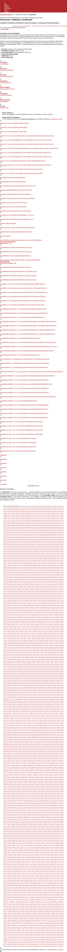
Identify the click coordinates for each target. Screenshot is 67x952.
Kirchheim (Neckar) (6, 700)
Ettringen (29, 608)
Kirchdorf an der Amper (51, 697)
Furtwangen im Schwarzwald (55, 622)
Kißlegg (33, 702)
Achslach (4, 507)
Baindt (13, 540)
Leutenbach (35, 725)
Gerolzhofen (14, 633)
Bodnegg (32, 558)
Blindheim (26, 556)
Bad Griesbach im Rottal (23, 532)
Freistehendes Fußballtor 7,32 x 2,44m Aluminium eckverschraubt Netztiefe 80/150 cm (24, 417)
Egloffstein (17, 594)
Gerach (4, 631)
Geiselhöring (39, 627)
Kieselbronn (24, 695)
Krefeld (54, 709)
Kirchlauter (62, 700)
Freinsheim (62, 617)
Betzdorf (4, 551)
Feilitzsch (5, 612)
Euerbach (41, 608)
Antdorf (29, 521)
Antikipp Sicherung (5, 236)
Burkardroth (36, 572)
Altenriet (43, 516)
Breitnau (43, 563)
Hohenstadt (15, 674)
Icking (61, 680)
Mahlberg (62, 730)
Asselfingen (59, 523)
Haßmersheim (11, 655)
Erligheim (49, 605)
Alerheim (12, 513)
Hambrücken (50, 652)
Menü (1, 0)
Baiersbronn (5, 540)
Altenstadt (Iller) (48, 516)
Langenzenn (40, 718)
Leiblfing (21, 723)
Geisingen (57, 627)
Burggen (14, 570)
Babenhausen (52, 527)
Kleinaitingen (43, 702)
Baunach (35, 542)
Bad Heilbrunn (37, 532)
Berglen (43, 547)
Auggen (58, 525)
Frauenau (25, 617)
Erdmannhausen (29, 603)
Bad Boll (20, 530)
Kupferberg (31, 713)
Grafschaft (15, 640)
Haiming (51, 650)
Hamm (57, 652)
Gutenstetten (51, 647)
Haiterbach (58, 650)
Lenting (13, 725)
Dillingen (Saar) (56, 580)
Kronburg (24, 711)
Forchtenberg (38, 615)
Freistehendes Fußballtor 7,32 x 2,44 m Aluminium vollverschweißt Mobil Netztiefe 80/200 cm (26, 384)
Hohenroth (10, 674)
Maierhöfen (13, 732)
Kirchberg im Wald (15, 697)
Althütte (40, 518)
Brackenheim (9, 561)
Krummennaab (40, 711)
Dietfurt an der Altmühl (26, 580)
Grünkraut (14, 645)
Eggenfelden (24, 593)
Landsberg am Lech (14, 716)
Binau (26, 553)
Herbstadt (10, 664)
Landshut (24, 716)
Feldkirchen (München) (18, 612)
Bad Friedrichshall (10, 532)
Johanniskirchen (30, 688)
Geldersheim (10, 629)
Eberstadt (42, 589)
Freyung (35, 619)
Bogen (38, 558)
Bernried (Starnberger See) (46, 549)
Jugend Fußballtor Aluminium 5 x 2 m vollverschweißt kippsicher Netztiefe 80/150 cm (24, 313)
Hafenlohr (45, 648)
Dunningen (37, 586)
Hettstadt (55, 666)
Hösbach (50, 678)
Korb (60, 707)
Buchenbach (57, 567)
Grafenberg (25, 638)
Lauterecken (37, 721)
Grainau (18, 640)
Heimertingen (28, 660)
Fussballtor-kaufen (5, 14)
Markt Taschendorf (23, 737)
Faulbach (54, 610)
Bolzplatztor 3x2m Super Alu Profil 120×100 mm (13, 202)
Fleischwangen (5, 615)
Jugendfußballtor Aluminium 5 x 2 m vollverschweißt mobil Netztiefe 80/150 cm (22, 317)
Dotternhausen (10, 586)
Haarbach (34, 648)
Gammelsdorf (55, 624)
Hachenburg (41, 648)
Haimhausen (47, 650)
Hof (35, 671)
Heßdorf (38, 666)
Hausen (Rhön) (48, 655)
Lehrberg (7, 723)
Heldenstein (57, 660)
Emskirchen (5, 601)
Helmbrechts (61, 660)
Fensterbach (53, 612)
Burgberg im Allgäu (60, 568)
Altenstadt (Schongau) (56, 516)
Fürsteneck (17, 622)
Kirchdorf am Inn (43, 697)
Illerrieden (44, 681)
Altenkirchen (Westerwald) (17, 516)
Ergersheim (43, 603)
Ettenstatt (22, 608)
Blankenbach (5, 556)
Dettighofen (25, 579)
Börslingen (40, 560)
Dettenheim (21, 579)
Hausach (28, 655)
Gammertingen (5, 626)
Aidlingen (16, 511)
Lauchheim (25, 720)
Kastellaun (45, 692)
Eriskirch (62, 603)
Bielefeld (4, 553)
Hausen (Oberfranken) (42, 655)
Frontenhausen (56, 620)
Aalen (34, 506)
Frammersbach (56, 615)
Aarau (36, 506)
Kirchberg (53, 695)
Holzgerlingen (61, 674)
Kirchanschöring (45, 695)
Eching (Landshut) (6, 591)
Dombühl (55, 582)
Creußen (13, 575)
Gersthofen (26, 633)
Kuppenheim (40, 713)
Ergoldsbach (52, 603)
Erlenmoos (45, 605)
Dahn (29, 575)
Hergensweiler (32, 664)
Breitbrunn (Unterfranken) (59, 561)
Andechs (4, 521)
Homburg (9, 678)
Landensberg (8, 716)
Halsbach (45, 652)
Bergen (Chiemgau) (6, 547)
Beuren (20, 551)
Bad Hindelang (48, 532)
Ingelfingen (51, 683)
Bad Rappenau (32, 535)
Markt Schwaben (17, 737)
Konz (55, 707)
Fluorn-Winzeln (25, 615)
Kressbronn (62, 709)
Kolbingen (29, 706)
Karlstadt (23, 692)
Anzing (32, 521)
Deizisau (44, 577)
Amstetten (58, 520)
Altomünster (53, 518)
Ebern (10, 589)
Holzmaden (5, 678)
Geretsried (16, 631)
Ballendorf (32, 540)
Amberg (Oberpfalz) (16, 520)
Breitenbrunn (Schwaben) (21, 563)
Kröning (27, 711)
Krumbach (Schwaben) (33, 711)
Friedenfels (13, 620)
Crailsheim (5, 575)
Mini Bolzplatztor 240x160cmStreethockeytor (12, 177)
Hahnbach (18, 650)
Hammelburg (61, 652)
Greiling (43, 640)
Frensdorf (15, 619)
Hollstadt (56, 674)
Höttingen (62, 678)
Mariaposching (15, 735)
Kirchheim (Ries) (14, 700)
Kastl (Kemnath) (51, 692)
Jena (53, 687)
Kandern (36, 690)
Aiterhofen (34, 511)
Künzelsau (23, 713)
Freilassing (57, 617)
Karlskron (16, 692)
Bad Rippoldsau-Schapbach (46, 535)
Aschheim (45, 523)
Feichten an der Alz (60, 610)
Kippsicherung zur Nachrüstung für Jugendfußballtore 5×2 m (17, 219)
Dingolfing (62, 580)
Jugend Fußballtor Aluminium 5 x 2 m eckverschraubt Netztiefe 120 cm (19, 355)
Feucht (57, 612)
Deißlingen (40, 577)
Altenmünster (39, 516)
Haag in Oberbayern (26, 648)
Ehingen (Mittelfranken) (45, 594)
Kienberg (20, 695)
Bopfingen (33, 560)
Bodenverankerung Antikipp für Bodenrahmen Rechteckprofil (17, 227)
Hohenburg (27, 673)
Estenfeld (12, 608)
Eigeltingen (32, 596)
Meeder (19, 742)
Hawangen (48, 657)
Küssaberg (56, 713)
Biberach (34, 551)
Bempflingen (48, 544)
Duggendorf (29, 586)
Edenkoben (37, 591)
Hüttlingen (51, 680)
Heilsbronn (12, 660)
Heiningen (42, 660)
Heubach (62, 666)
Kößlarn (13, 709)
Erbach (18, 603)
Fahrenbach (16, 610)
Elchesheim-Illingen (19, 598)
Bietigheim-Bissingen (16, 553)
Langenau (47, 716)
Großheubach (10, 643)
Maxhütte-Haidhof (57, 740)
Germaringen (30, 631)
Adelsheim (31, 507)
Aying (33, 527)
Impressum (3, 489)
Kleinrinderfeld (20, 704)
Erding (25, 603)
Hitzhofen (40, 669)
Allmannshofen (50, 513)
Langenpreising (28, 718)
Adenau (62, 507)
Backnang (22, 528)
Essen (56, 607)
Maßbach (20, 740)
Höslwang (54, 678)
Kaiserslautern (57, 688)
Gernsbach (44, 631)
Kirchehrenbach (6, 699)
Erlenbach (25, 605)
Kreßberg (57, 709)
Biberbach (37, 551)
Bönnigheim (22, 560)
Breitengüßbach (29, 563)
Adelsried (54, 507)
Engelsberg (19, 601)
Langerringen (45, 718)
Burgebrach (11, 570)
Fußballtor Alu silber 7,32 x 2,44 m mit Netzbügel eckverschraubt (18, 451)
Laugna (8, 721)
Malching (57, 732)
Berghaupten (21, 547)
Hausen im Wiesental (24, 657)
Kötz (21, 709)
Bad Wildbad (8, 539)
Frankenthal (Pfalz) (6, 617)
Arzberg (13, 523)
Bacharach (8, 528)
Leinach (32, 723)
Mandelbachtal (41, 733)
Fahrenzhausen (20, 610)
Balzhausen (50, 540)
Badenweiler (43, 539)
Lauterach (28, 721)
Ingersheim (5, 685)
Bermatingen (5, 549)
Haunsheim (25, 655)
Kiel (17, 695)
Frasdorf (22, 617)
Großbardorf (26, 641)
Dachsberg (26, 575)
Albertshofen (58, 511)
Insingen (35, 685)
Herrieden (5, 666)
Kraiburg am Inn (30, 709)
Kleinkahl (5, 704)
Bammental (62, 540)
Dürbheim (47, 586)
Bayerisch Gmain (6, 544)
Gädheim (13, 624)
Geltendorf (19, 629)
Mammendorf (28, 733)
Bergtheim (55, 547)
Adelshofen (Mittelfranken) (38, 507)
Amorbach (51, 520)
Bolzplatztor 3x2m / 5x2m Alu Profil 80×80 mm (13, 206)
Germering (35, 631)
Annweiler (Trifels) (21, 521)
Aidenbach (9, 511)
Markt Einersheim (46, 735)
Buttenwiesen (58, 572)
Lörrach (44, 728)
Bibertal (41, 551)
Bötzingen (59, 560)
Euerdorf (44, 608)
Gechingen (23, 627)
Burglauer (45, 570)
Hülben (24, 680)
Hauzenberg (44, 657)
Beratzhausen (14, 546)
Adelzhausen (58, 507)
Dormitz (42, 584)
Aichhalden (54, 509)
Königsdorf (15, 707)
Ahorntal (33, 509)
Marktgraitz (38, 737)
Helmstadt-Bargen (11, 662)
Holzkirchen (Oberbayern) (48, 676)
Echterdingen (21, 591)
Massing (30, 740)
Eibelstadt (5, 596)
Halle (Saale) (33, 652)
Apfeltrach (39, 521)
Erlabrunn (15, 605)
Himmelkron (61, 667)
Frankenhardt (61, 615)
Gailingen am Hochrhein (34, 624)
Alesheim (16, 513)
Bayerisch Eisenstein (60, 542)
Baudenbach (26, 542)
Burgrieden (5, 572)
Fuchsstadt (5, 622)
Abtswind (56, 506)
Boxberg (4, 561)
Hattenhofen (17, 655)
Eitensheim (11, 598)
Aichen (51, 509)
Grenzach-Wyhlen (52, 640)
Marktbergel (29, 737)
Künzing (27, 713)
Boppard (36, 560)
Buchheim (9, 568)
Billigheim (22, 553)
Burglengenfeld (50, 570)
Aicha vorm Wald (39, 509)
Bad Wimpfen (14, 539)
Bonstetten (26, 560)
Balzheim (54, 540)
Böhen (41, 558)
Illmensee (58, 681)
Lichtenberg (57, 725)
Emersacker (16, 600)
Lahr (31, 714)
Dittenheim (35, 582)
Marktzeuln (37, 739)
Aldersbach (5, 513)
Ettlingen (26, 608)
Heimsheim (33, 660)
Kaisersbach (48, 688)
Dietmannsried (37, 580)
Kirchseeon (9, 702)
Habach (37, 648)
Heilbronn (46, 659)
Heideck (18, 659)
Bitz (55, 554)
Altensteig (9, 518)
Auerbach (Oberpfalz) (47, 525)
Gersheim (18, 633)
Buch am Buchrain (25, 567)
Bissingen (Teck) (48, 554)
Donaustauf (5, 584)
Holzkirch (42, 676)
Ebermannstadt (5, 589)
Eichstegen (24, 596)
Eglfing (4, 594)
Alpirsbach (13, 514)
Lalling (37, 714)
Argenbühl (53, 521)
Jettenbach (5, 688)
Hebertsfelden (56, 657)
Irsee (11, 687)
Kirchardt (50, 695)
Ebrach (52, 589)
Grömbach (17, 641)
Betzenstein (9, 551)
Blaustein (18, 556)
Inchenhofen (46, 683)
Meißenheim (52, 742)
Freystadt (32, 619)
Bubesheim (10, 567)
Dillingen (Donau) (50, 580)
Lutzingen (50, 730)
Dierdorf (46, 579)
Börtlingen (45, 560)
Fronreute (52, 620)
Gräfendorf (33, 638)
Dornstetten (54, 584)
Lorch (42, 728)
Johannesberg (24, 688)
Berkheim (59, 547)
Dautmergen (56, 575)
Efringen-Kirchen (61, 591)
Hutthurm (42, 680)
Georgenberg (51, 629)
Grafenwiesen (54, 638)
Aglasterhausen (16, 509)
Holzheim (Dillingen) (11, 676)
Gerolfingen (62, 631)
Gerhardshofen (21, 631)
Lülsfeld (43, 730)
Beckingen (28, 544)
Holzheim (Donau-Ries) (19, 676)
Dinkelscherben (16, 582)
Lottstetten (57, 728)
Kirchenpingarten (31, 699)
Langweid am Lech (60, 718)
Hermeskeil (42, 664)
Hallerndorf (38, 652)
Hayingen (51, 657)
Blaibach (58, 554)
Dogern (45, 582)
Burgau (54, 568)
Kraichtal (34, 709)
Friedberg (9, 620)
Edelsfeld (33, 591)
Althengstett (36, 518)
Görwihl (21, 636)
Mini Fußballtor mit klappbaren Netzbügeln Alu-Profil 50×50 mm (18, 279)
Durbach (43, 586)
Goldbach (48, 634)
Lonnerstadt (36, 728)
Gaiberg (20, 624)
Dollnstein (52, 582)
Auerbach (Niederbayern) (38, 525)
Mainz (47, 732)
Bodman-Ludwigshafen (26, 558)
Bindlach (28, 553)
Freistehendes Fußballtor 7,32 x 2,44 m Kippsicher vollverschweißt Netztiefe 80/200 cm (24, 380)
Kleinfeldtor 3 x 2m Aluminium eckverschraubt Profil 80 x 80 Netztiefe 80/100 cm (22, 300)
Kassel (42, 692)
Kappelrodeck (51, 690)
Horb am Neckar (22, 678)
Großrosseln (42, 643)
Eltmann (59, 598)
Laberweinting (16, 714)
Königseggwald (20, 707)
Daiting (35, 575)
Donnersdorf (15, 584)
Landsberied (20, 716)
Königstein (38, 707)
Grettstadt (57, 640)
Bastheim (22, 542)
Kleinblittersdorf (49, 702)
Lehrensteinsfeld (12, 723)
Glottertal (24, 634)
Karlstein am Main (29, 692)
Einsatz (6, 5)
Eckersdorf (29, 591)
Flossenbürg (20, 615)
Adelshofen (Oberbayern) (47, 507)
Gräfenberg (29, 638)
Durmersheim (5, 587)
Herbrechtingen (6, 664)
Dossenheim (5, 586)
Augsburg (62, 525)
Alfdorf (23, 513)
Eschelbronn (23, 607)
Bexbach (30, 551)
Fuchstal (9, 622)
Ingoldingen (10, 685)
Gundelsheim (61, 645)
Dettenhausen (16, 579)
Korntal (62, 707)
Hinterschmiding (11, 669)
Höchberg (44, 669)
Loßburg (53, 728)
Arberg (47, 521)
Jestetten (62, 687)
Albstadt (62, 511)
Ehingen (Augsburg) (36, 594)
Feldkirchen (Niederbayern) (28, 612)
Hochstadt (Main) (26, 671)
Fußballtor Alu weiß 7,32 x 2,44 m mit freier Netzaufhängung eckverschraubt (21, 430)
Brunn (55, 565)
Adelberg (12, 507)
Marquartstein (56, 739)
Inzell (38, 685)
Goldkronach (53, 634)
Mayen (62, 740)
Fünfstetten (13, 622)
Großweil (51, 643)
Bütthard (62, 572)
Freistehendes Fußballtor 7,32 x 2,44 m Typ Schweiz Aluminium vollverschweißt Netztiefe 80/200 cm (28, 396)
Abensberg (42, 506)
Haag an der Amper (18, 648)
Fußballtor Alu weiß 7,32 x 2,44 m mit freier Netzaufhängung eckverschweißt (21, 421)
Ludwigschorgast (14, 730)
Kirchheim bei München (38, 700)
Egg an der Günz (19, 593)
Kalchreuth (5, 690)
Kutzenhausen (5, 714)
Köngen (43, 706)
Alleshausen (42, 513)
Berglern (46, 547)
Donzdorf (19, 584)
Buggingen (34, 568)
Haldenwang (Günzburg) (7, 652)
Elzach (62, 598)
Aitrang (42, 511)
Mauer (34, 740)
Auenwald (32, 525)
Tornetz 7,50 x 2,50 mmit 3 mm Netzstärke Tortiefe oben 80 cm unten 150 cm (21, 173)
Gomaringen (5, 636)
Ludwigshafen (19, 730)
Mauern (37, 740)
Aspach (48, 523)
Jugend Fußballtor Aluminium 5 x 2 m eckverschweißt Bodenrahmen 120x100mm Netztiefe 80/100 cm (28, 346)
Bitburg (52, 554)
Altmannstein (48, 518)
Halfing (23, 652)
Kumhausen (9, 713)
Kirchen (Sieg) (12, 699)
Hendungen (39, 662)
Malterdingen (23, 733)
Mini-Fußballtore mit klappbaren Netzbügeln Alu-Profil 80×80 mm (18, 271)
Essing (62, 607)
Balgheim (25, 540)
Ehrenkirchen (61, 594)
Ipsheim (55, 685)
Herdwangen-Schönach (19, 664)
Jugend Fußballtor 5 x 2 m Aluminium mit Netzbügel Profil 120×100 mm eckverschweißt (24, 359)
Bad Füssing (16, 532)
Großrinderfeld (37, 643)
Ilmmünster (5, 683)
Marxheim (5, 740)
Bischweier (34, 554)
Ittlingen (31, 687)
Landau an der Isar (55, 714)
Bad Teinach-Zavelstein (39, 537)
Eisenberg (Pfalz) (53, 596)
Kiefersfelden (14, 695)
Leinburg (35, 723)
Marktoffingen (5, 739)
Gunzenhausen (28, 647)
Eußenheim (5, 610)
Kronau (20, 711)
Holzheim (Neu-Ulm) (28, 676)
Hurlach (39, 680)
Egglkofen (49, 593)
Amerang (29, 520)
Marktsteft (33, 739)
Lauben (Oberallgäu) (11, 720)
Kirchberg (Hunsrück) (60, 695)
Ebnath (49, 589)
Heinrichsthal (47, 660)
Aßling (62, 523)
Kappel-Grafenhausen (45, 690)
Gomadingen (61, 634)
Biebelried (53, 551)
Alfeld (26, 513)
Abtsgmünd (52, 506)
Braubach (21, 561)
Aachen (31, 506)
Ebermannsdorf (61, 587)
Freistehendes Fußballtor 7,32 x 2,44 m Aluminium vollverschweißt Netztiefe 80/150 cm (24, 392)
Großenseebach (51, 641)
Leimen (29, 723)
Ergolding (47, 603)
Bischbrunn (5, 554)
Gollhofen (57, 634)
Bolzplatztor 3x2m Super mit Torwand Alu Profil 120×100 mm (17, 198)
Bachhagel (12, 528)
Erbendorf (21, 603)
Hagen (58, 648)
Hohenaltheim (5, 673)
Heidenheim (27, 659)
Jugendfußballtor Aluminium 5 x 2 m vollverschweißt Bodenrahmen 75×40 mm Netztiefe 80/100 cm (27, 334)
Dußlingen (27, 587)
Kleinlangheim (9, 704)
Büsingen (49, 572)
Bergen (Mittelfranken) (15, 547)
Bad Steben (33, 537)
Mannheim (51, 733)
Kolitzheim (33, 706)
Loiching (27, 728)
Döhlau (48, 582)
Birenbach (50, 553)
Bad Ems (56, 530)
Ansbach (26, 521)
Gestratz (43, 633)
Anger (17, 521)
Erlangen (18, 605)
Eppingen (10, 603)
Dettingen (29, 579)
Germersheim (39, 631)
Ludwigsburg (8, 730)
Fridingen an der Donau (59, 619)
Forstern (47, 615)
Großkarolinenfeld (16, 643)
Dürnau (10, 587)
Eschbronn (18, 607)
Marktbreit (33, 737)
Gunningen (11, 647)
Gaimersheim (41, 624)
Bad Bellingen (50, 528)
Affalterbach (9, 509)
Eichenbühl (12, 596)
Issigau (28, 687)
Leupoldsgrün (30, 725)
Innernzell (17, 685)
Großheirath (5, 643)
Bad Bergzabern (56, 528)
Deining (27, 577)
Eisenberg (48, 596)
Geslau (35, 633)
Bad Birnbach (11, 530)
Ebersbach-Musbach (20, 589)
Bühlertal (40, 568)
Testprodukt (3, 455)
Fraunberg (35, 617)
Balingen (28, 540)
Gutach (32, 647)
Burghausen (23, 570)
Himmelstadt (5, 669)
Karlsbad (58, 690)
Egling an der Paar (12, 594)
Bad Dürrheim (51, 530)
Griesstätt (9, 641)
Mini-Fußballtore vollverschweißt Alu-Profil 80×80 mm (15, 255)
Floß (16, 615)
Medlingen (15, 742)
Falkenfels (43, 610)
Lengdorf (57, 723)
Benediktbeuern (57, 544)
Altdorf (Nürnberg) (33, 514)
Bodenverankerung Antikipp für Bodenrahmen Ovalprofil (16, 231)
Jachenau (37, 687)
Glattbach (5, 634)
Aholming (27, 509)
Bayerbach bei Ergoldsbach (51, 542)
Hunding (36, 680)
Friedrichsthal (28, 620)
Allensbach (30, 513)
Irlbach (62, 685)
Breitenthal (35, 563)
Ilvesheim (15, 683)
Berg (26, 546)
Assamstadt (55, 523)
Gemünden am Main (35, 629)
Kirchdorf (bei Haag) (27, 697)
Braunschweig (35, 561)
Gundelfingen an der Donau (54, 645)
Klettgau (36, 704)
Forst (45, 615)
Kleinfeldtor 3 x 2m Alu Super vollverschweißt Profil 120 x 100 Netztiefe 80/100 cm (23, 288)
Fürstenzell (32, 622)
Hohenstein (19, 674)
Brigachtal (5, 565)
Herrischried (9, 666)
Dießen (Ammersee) (55, 579)
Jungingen (38, 688)
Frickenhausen (39, 619)
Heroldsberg (53, 664)
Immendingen (19, 683)
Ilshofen (11, 683)
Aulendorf (8, 527)
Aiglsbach (20, 511)
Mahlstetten (5, 732)
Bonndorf (17, 560)
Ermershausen (53, 605)
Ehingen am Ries (52, 594)
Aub (26, 525)
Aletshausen (20, 513)
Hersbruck (29, 666)
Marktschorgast (28, 739)
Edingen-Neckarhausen (47, 591)
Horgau (30, 678)
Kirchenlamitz (25, 699)
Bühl (37, 568)
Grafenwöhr (59, 638)
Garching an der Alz (17, 626)
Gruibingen (62, 643)
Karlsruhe (20, 692)
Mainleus (38, 732)
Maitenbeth (54, 732)
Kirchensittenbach (38, 699)
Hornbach (43, 678)
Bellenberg (44, 544)
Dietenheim (62, 579)
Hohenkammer (39, 673)
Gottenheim (39, 636)
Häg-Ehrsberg (50, 648)
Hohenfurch (35, 673)
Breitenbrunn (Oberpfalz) (12, 563)
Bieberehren (57, 551)
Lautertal (49, 721)
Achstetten (9, 507)
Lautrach (52, 721)
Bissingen (42, 554)
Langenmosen (16, 718)
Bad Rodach (54, 535)
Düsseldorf (23, 587)
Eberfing (51, 587)
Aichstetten (59, 509)
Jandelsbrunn (49, 687)
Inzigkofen (41, 685)
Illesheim (51, 681)
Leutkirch (44, 725)
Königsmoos (34, 707)
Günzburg (23, 647)
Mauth (53, 740)
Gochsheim (40, 634)
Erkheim (11, 605)
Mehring (35, 742)
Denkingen (52, 577)
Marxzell (8, 740)
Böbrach (55, 556)
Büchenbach (61, 567)
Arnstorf (8, 523)
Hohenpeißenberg (61, 673)
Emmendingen (26, 600)
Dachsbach (22, 575)
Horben (27, 678)
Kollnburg (37, 706)
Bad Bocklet (16, 530)
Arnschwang (61, 521)
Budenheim (29, 568)
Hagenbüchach (5, 650)
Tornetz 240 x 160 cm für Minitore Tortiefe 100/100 (14, 123)
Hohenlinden (55, 673)
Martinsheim (61, 739)
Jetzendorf (20, 688)
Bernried (39, 549)
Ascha (24, 523)
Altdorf (20, 514)
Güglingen (42, 645)
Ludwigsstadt (34, 730)
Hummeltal (28, 680)
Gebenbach (15, 627)
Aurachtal (26, 527)
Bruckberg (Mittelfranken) (32, 565)
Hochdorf (48, 669)
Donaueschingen (61, 582)
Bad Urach (55, 537)
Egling (7, 594)
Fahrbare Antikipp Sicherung (8, 223)
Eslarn (50, 607)
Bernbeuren (21, 549)
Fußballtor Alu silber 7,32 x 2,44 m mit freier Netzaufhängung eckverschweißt (21, 425)
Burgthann (25, 572)
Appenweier (44, 521)
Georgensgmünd (57, 629)
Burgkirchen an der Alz (34, 570)
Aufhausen (53, 525)
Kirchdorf (21, 697)
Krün (44, 711)
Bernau (9, 549)
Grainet (21, 640)
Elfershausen (29, 598)
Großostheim (32, 643)
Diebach (37, 579)
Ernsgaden (58, 605)
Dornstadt (49, 584)
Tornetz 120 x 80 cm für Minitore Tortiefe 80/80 (13, 131)
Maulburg (49, 740)
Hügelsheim (13, 680)
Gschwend (25, 645)
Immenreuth (24, 683)
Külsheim (5, 713)
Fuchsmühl (62, 620)
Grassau (28, 640)
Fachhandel (7, 8)
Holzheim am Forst (36, 676)
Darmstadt (43, 575)
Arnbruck (57, 521)
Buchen (53, 567)
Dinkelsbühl (11, 582)
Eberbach (43, 587)
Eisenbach (44, 596)
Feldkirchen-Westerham (37, 612)
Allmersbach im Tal (7, 514)
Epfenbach (50, 601)
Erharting (56, 603)
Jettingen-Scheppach (14, 688)
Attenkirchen (9, 525)
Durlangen (56, 586)
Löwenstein (62, 728)
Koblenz (62, 704)
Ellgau (37, 598)
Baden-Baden (38, 539)
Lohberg (15, 728)
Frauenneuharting (30, 617)
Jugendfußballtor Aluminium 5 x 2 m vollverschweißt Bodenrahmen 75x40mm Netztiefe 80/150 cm (27, 329)
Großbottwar (36, 641)
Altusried (5, 520)
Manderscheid (47, 733)
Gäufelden (62, 626)
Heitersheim (52, 660)
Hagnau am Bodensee (12, 650)
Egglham (45, 593)
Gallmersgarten (50, 624)
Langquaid (54, 718)
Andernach (8, 521)
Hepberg (52, 662)
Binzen (47, 553)
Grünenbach (10, 645)
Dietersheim (14, 580)
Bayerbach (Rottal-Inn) (41, 542)
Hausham (39, 657)
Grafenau (21, 638)
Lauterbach (32, 721)
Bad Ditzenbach (40, 530)
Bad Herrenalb (42, 532)
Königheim (47, 706)
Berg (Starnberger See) (39, 546)
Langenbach (51, 716)
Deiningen (31, 577)
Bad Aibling (31, 528)
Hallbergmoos (27, 652)
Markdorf (19, 735)
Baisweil (15, 540)
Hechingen (5, 659)
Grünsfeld (17, 645)
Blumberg (30, 556)
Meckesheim (11, 742)
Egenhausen (5, 593)
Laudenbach (41, 720)
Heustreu (9, 667)
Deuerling (33, 579)
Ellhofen (39, 598)
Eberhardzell (56, 587)
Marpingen (52, 739)
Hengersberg (48, 662)
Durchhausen (52, 586)
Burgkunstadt (41, 570)
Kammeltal (16, 690)
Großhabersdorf (61, 641)
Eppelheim (62, 601)
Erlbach (22, 605)
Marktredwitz (11, 739)
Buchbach (42, 567)
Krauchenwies (46, 709)
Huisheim (21, 680)
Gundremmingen (6, 647)
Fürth (35, 622)
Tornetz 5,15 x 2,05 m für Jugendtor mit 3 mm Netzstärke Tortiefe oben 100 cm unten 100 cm (26, 156)
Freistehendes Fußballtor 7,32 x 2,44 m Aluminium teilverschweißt (18, 400)
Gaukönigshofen (6, 627)
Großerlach (56, 641)
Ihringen (32, 681)
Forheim (41, 615)
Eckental (25, 591)
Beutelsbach (27, 551)
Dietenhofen (5, 580)
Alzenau (8, 520)
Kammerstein (20, 690)
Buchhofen (14, 568)
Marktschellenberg (21, 739)
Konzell (57, 707)
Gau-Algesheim (57, 626)
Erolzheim (62, 605)
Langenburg (62, 716)
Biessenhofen (9, 553)
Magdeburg (54, 730)
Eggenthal (38, 593)
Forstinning (51, 615)
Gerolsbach (5, 633)
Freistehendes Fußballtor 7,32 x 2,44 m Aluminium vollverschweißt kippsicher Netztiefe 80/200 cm (27, 375)
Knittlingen (58, 704)
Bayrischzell (15, 544)
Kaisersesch (53, 688)
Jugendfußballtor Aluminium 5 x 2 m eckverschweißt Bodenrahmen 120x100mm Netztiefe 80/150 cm (28, 342)
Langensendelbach (35, 718)
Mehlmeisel (31, 742)
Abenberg (38, 506)
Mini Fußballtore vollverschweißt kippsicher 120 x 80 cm (16, 251)
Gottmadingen (55, 636)
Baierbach (55, 539)
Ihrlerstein (35, 681)
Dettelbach (12, 579)
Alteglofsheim (40, 514)
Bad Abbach (27, 528)
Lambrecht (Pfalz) (44, 714)
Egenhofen (9, 593)
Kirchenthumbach (51, 699)
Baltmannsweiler (45, 540)
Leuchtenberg (25, 725)
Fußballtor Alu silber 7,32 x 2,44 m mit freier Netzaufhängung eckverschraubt (21, 434)
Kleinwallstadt (32, 704)
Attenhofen (5, 525)
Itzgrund (34, 687)
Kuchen (47, 711)
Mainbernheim (26, 732)
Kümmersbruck (14, 713)
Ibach (54, 680)
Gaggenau (17, 624)
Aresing (50, 521)
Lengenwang (61, 723)
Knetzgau (54, 704)
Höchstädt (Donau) (9, 671)
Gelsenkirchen (15, 629)
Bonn (15, 560)
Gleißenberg (16, 634)
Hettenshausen (47, 666)
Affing (13, 509)
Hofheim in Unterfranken (47, 671)
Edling (52, 591)
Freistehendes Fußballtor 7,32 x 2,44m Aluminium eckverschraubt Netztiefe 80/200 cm (24, 413)
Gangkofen (11, 626)
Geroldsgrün (51, 631)
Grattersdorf (32, 640)
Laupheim (18, 721)
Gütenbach (43, 647)
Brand (13, 561)
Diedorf (40, 579)
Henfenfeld (43, 662)
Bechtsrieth (24, 544)
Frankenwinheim (13, 617)
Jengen (55, 687)
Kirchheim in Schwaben (47, 700)
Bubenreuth (5, 567)
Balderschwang (20, 540)
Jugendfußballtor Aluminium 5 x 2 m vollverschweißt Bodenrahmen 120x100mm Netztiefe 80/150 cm (28, 321)
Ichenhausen (57, 680)
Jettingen (8, 688)
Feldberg (12, 612)
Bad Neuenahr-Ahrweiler (7, 535)
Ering (59, 603)
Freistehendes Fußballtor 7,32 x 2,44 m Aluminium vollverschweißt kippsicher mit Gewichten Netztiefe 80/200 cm (31, 371)
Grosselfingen (46, 641)
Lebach (55, 721)
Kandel (33, 690)
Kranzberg (42, 709)
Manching (37, 733)
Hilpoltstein (44, 667)
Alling (46, 513)
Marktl (47, 737)
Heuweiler (17, 667)
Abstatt (49, 506)
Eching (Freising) (60, 589)
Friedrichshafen (22, 620)
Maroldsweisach (46, 739)
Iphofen (48, 685)
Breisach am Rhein (41, 561)
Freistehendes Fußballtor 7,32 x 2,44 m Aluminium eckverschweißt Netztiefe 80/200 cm (24, 405)
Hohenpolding (5, 674)
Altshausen (62, 518)
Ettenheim (18, 608)
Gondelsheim (10, 636)
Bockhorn (62, 556)
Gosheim (25, 636)
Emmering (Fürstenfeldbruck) (42, 600)
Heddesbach (10, 659)
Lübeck (4, 730)
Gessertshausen (39, 633)
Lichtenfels (62, 725)
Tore (5, 10)
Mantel (55, 733)
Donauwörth (10, 584)
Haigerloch (43, 650)
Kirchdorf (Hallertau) (36, 697)
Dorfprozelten (32, 584)
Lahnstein (28, 714)
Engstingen (35, 601)
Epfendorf (53, 601)
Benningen (62, 544)
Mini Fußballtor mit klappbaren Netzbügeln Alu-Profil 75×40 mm (18, 275)
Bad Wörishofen (26, 539)
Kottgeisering (18, 709)
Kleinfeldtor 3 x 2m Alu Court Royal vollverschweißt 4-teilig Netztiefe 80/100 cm (22, 284)
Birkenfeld (58, 553)
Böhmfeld (54, 558)
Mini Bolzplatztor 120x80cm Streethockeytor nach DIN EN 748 (17, 186)
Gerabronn (62, 629)
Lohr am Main (23, 728)
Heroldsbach (49, 664)
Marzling (12, 740)
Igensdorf (15, 681)
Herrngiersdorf (14, 666)
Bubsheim (13, 567)
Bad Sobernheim (22, 537)
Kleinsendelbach (26, 704)
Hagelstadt (55, 648)
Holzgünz (5, 676)
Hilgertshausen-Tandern (33, 667)
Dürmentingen (61, 586)
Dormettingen (37, 584)
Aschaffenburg (27, 523)
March (4, 735)
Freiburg (50, 617)
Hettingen (52, 666)
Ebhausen (46, 589)
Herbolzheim (61, 662)
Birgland (54, 553)
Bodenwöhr (20, 558)
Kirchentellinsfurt (45, 699)
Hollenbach (49, 674)
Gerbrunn (13, 631)
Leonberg (20, 725)
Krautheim (51, 709)
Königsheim (29, 707)
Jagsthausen (42, 687)
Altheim (32, 518)
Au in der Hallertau (22, 525)
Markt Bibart (40, 735)
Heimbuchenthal (18, 660)
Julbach (34, 688)
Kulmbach (62, 711)
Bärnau (11, 542)
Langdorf (32, 716)
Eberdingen (48, 587)
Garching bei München (26, 626)
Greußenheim (61, 640)
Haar (31, 648)
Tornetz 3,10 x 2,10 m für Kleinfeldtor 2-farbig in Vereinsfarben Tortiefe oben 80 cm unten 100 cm (27, 135)
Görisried (18, 636)
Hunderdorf (32, 680)
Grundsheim (5, 645)
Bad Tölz (45, 537)
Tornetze (6, 7)
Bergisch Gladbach (34, 547)
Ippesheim (52, 685)
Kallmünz (9, 690)
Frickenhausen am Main (47, 619)
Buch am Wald (37, 567)
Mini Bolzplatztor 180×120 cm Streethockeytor (13, 181)
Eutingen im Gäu (11, 610)
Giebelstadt (48, 633)
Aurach (23, 527)
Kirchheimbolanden (56, 700)
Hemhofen (19, 662)
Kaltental (12, 690)
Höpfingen (17, 678)
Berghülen (29, 547)
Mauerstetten (41, 740)
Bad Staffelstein (28, 537)
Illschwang (62, 681)
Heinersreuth (38, 660)
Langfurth (50, 718)
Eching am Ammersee (14, 591)
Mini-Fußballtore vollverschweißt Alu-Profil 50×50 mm (15, 267)
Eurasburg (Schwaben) (60, 608)
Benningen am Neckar (7, 546)
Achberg (59, 506)
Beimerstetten (39, 544)
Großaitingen (21, 641)
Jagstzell (45, 687)
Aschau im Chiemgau (39, 523)
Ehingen (31, 594)
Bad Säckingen (59, 535)
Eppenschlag (5, 603)
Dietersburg (10, 580)
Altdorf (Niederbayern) (26, 514)
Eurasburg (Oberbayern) (51, 608)
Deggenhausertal (10, 577)
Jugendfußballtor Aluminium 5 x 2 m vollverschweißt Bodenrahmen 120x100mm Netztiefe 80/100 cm (28, 325)
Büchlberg (18, 568)
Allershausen (38, 513)
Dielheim (43, 579)
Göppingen (15, 636)
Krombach (13, 711)
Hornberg (47, 678)
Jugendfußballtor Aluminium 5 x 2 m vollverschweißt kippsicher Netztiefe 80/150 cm (23, 309)
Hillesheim (39, 667)
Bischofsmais (23, 554)
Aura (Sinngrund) (18, 527)
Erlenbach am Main (30, 605)
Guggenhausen (37, 645)
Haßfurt (4, 655)
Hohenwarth (38, 674)
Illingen (54, 681)
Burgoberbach (56, 570)
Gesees (32, 633)
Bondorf (11, 560)
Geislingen (62, 627)
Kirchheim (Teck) (21, 700)
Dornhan (45, 584)
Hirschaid (25, 669)
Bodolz (35, 558)
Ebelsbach (31, 587)
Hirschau (28, 669)
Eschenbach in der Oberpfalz (35, 607)
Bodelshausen (5, 558)
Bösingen (48, 560)
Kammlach (25, 690)
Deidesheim (20, 577)
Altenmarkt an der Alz (32, 516)
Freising (7, 619)
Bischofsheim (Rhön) (17, 554)
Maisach (49, 732)
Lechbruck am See (60, 721)
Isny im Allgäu (20, 687)
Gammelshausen (61, 624)
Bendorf (52, 544)
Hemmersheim (24, 662)
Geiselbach (34, 627)
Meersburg (22, 742)
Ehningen (57, 594)
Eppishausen (14, 603)
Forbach (29, 615)
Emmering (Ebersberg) (33, 600)
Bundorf (51, 568)
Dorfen (22, 584)
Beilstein (35, 544)
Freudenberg (19, 619)
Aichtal (62, 509)
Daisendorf (32, 575)
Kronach (17, 711)
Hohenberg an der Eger (16, 673)
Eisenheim (58, 596)
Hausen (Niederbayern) (34, 655)
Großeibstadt (41, 641)
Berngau (25, 549)
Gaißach (45, 624)
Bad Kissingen (59, 532)
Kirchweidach (13, 702)
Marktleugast (51, 737)
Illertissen (48, 681)
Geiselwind (44, 627)
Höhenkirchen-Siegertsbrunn (48, 673)
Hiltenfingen (48, 667)
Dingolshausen (5, 582)
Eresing (37, 603)
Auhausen (5, 527)
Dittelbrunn (30, 582)
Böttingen (52, 560)
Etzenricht (37, 608)
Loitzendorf (32, 728)
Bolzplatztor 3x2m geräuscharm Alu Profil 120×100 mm (15, 211)
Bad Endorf (60, 530)
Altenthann (13, 518)
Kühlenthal (54, 711)
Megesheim (27, 742)
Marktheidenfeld (43, 737)
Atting (17, 525)
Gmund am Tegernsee (30, 634)
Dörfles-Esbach (26, 584)
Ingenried (62, 683)
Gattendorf (52, 626)
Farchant (51, 610)
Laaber (13, 714)
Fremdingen (11, 619)
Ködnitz (13, 706)
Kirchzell (22, 702)
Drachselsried (16, 586)
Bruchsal (8, 565)
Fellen (46, 612)
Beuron (23, 551)
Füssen (62, 622)
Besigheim (57, 549)
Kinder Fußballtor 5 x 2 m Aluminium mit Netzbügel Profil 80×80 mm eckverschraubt (23, 367)
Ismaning (15, 687)
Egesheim (13, 593)
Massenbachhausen (25, 740)
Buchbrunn (46, 567)
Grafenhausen (43, 638)
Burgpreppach (61, 570)
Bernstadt (53, 549)
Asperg (51, 523)
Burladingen (41, 572)
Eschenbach (27, 607)
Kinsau (31, 695)
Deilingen (24, 577)
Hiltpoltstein (53, 667)
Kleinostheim (15, 704)
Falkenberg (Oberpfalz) (37, 610)
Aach (29, 506)
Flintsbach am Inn (12, 615)
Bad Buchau (35, 530)
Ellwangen (46, 598)
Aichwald (5, 511)
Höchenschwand (53, 669)
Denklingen (57, 577)
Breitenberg (5, 563)
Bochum (58, 556)
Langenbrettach (56, 716)
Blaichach (62, 554)
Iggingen (26, 681)
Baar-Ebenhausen (47, 527)
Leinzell (47, 723)
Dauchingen (50, 575)
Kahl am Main (43, 688)
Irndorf (4, 687)
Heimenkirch (23, 660)
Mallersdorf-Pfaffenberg (7, 733)
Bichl (47, 551)
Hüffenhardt (5, 680)
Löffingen (11, 728)
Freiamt (39, 617)
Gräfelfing (18, 638)
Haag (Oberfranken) (11, 648)
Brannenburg (16, 561)
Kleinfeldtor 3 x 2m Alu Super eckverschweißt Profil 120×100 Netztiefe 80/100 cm (23, 296)
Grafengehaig (38, 638)
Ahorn (31, 509)
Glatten (8, 634)
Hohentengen (24, 674)
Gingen (58, 633)
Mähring (9, 732)
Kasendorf (38, 692)
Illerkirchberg (39, 681)
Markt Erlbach (52, 735)
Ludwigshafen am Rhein (27, 730)
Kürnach (46, 713)
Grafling (8, 640)
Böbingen (48, 556)
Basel (19, 542)
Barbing (4, 542)
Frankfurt (18, 617)
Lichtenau (53, 725)
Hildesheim (21, 667)
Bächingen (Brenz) (17, 528)
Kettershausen (8, 695)
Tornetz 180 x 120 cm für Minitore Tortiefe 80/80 (13, 127)
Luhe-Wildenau (39, 730)
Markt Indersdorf (58, 735)
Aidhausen (12, 511)
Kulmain (58, 711)
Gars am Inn (42, 626)
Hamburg (54, 652)
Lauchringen (29, 720)
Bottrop (56, 560)
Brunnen (58, 565)
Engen (31, 601)
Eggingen (41, 593)
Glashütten (62, 633)
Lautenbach (22, 721)
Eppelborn (57, 601)
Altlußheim (44, 518)
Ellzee (50, 598)
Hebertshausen (61, 657)
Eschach (8, 607)
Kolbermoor (25, 706)
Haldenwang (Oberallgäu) (17, 652)
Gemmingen (24, 629)
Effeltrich (55, 591)
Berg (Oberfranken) (30, 546)
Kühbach (50, 711)
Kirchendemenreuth (18, 699)
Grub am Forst (56, 643)
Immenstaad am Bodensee (31, 683)
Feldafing (8, 612)
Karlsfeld (8, 692)
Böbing (41, 556)
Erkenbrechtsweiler (6, 605)
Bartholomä (15, 542)
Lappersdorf (5, 720)
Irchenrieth (59, 685)
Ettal (15, 608)
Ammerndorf (42, 520)
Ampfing (55, 520)
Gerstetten (22, 633)
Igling (29, 681)
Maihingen (17, 732)
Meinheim (43, 742)
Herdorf (13, 664)
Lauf (44, 720)
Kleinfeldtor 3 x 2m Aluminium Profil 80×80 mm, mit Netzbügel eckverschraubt (22, 304)
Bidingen (49, 551)
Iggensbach (23, 681)
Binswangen (43, 553)
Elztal (4, 600)
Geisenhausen (53, 627)
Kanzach (39, 690)
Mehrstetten (39, 742)
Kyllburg (10, 714)
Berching (18, 546)
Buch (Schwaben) (19, 567)
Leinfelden (39, 723)
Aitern (37, 511)
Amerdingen (33, 520)
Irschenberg (8, 687)
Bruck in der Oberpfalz (22, 565)
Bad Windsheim (20, 539)
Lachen (21, 714)
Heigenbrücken (41, 659)
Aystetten (35, 527)
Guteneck (47, 647)
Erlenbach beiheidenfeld (39, 605)
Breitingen (39, 563)
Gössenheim (29, 636)
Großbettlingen (31, 641)
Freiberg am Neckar (44, 617)
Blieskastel (22, 556)
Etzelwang (33, 608)
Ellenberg (33, 598)
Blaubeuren (10, 556)
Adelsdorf (27, 507)
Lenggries (5, 725)
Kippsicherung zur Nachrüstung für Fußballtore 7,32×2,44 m (17, 215)
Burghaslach (19, 570)
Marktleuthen (56, 737)
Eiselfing (41, 596)
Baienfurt (51, 539)
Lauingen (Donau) (12, 721)
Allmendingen (61, 513)
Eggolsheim (53, 593)
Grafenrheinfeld (48, 638)
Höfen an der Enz (39, 671)
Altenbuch (45, 514)
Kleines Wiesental (55, 702)
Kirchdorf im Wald (60, 697)
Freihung (53, 617)
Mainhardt (34, 732)
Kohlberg (20, 706)
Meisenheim (48, 742)
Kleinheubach (61, 702)
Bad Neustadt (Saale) (16, 535)
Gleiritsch (11, 634)
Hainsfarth (54, 650)
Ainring (26, 511)
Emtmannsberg (10, 601)
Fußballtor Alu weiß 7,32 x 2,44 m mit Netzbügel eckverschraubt (18, 446)
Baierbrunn (59, 539)
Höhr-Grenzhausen (43, 674)
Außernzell (30, 527)
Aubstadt (29, 525)
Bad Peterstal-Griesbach (25, 535)
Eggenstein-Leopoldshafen (31, 593)
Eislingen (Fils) (6, 598)
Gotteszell (42, 636)
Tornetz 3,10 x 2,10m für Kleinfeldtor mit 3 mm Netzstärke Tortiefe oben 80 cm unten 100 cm (26, 140)
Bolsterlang (5, 560)
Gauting (11, 627)
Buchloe (21, 568)
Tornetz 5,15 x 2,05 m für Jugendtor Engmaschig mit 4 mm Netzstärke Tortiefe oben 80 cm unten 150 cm (29, 148)
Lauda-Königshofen (35, 720)
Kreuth (4, 711)
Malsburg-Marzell (15, 733)
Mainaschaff (21, 732)
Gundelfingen (46, 645)
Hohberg (62, 671)
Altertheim (18, 518)
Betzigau (17, 551)
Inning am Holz (31, 685)
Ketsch (4, 695)
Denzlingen (8, 579)
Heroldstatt (58, 664)
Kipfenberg (35, 695)
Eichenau (8, 596)
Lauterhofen (41, 721)
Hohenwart (33, 674)
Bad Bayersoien (44, 528)
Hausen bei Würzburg (16, 657)
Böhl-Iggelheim (45, 558)
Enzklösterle (45, 601)
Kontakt (6, 11)
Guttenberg (5, 648)
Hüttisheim (47, 680)
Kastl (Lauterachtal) (57, 692)
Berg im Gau (57, 546)
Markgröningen (24, 735)
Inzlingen (45, 685)
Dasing (46, 575)
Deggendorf (5, 577)
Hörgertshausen (38, 678)
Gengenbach (47, 629)
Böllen (58, 558)
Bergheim (25, 547)
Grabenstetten (13, 638)
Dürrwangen (19, 587)
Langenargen (42, 716)
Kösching (10, 709)
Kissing (30, 702)
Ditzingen (39, 582)
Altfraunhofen (22, 518)
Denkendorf (48, 577)
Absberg (45, 506)
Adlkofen (5, 509)
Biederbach (62, 551)
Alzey (11, 520)
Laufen (55, 720)
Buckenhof (25, 568)
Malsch (19, 733)
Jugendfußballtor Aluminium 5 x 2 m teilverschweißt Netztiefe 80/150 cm (20, 338)
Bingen (32, 553)
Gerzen (29, 633)
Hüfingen (9, 680)
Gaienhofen (24, 624)
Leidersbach (26, 723)
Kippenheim (39, 695)
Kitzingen (38, 702)
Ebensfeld (35, 587)
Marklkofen (29, 735)
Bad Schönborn (9, 537)
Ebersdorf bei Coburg (32, 589)
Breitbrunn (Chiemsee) (50, 561)
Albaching (45, 511)
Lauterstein (45, 721)
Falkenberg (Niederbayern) (28, 610)
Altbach (17, 514)
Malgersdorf (61, 732)
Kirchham (57, 699)
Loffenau (8, 728)
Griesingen (5, 641)
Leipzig (54, 723)
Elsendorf (52, 598)
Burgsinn (13, 572)
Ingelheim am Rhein (56, 683)
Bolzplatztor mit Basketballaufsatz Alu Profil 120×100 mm (16, 190)
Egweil (24, 594)
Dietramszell (42, 580)
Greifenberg (40, 640)
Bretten (58, 563)
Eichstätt (20, 596)
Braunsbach (30, 561)
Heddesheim (14, 659)
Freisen (4, 619)
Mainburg (31, 732)
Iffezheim (11, 681)
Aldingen (9, 513)
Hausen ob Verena (31, 657)
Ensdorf (41, 601)
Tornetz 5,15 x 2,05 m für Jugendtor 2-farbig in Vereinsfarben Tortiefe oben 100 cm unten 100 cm (27, 144)
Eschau (11, 607)
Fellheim (49, 612)
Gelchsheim (5, 629)
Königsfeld (25, 707)
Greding (36, 640)
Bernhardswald (29, 549)
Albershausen (53, 511)
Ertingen (4, 607)
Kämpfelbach (29, 690)
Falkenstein (48, 610)
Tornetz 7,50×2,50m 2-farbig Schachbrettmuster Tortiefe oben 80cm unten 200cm (22, 160)
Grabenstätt (8, 638)
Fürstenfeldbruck (22, 622)
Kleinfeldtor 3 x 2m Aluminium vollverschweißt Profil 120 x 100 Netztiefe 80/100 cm (23, 292)
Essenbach (59, 607)
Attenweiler (14, 525)
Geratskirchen (8, 631)
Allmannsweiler (55, 513)
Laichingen (34, 714)
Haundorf (20, 655)
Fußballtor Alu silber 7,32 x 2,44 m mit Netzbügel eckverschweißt (18, 442)
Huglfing (17, 680)
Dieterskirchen (19, 580)
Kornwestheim (5, 709)
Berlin (63, 547)
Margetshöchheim (9, 735)
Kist (36, 702)
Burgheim (27, 570)
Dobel (42, 582)
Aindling (23, 511)
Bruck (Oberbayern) (14, 565)
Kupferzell (35, 713)
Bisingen (38, 554)
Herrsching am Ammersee (22, 666)
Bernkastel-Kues (35, 549)
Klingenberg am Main (43, 704)
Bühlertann (44, 568)
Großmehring (27, 643)
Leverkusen (49, 725)
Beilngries (31, 544)
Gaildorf (28, 624)
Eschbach (14, 607)
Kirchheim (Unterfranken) (28, 700)
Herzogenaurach (33, 666)
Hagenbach (62, 648)
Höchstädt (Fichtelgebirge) (18, 671)
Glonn (19, 634)
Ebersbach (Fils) (14, 589)
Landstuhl (28, 716)
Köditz (10, 706)
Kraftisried (24, 709)
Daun (53, 575)
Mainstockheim (43, 732)
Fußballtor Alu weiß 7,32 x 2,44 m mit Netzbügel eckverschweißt (18, 438)
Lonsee (39, 728)
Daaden (16, 575)
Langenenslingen (6, 718)
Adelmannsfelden (18, 507)
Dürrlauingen (14, 587)
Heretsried (25, 664)
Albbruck (49, 511)
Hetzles (59, 666)
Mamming (33, 733)
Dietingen (32, 580)
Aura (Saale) (13, 527)
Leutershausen (39, 725)
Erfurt (40, 603)
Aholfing (23, 509)
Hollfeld (53, 674)
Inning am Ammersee (23, 685)
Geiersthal (30, 627)
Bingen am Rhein (37, 553)
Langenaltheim (37, 716)
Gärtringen (47, 626)
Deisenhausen (36, 577)
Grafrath (12, 640)
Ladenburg (24, 714)
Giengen (51, 633)
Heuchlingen (5, 667)
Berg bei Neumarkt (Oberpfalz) (48, 546)
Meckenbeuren (5, 742)
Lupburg (46, 730)
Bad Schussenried (15, 537)
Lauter (25, 721)
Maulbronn (45, 740)
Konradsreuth (47, 707)
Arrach (11, 523)
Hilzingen (57, 667)
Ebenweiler (40, 587)
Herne (45, 664)
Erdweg (33, 603)
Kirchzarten (18, 702)
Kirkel (25, 702)
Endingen (15, 601)
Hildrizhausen (26, 667)
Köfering (16, 706)
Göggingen (45, 634)
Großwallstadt (47, 643)
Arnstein (4, 523)
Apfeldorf (36, 521)
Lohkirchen (19, 728)
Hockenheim (32, 671)
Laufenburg (59, 720)
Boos (30, 560)
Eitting (14, 598)
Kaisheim (62, 688)
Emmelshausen (21, 600)
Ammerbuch (38, 520)
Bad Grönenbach (31, 532)
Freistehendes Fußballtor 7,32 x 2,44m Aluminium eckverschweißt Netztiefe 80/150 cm (24, 409)
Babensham (57, 527)
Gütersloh (62, 647)
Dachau (19, 575)
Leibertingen (17, 723)
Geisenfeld (48, 627)
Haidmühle (39, 650)
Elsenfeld (56, 598)
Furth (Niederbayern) (40, 622)
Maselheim (16, 740)
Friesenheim (33, 620)
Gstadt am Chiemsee (31, 645)
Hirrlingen (21, 669)
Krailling (38, 709)
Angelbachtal (13, 521)
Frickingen (53, 619)
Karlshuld (12, 692)
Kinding (28, 695)
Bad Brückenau (30, 530)
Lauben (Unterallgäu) (19, 720)
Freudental (28, 619)
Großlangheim (22, 643)
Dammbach (39, 575)
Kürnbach (50, 713)
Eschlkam (46, 607)
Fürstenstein (28, 622)
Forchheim (33, 615)
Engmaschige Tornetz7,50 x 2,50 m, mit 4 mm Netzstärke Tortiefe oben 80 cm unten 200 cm (25, 165)
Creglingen (9, 575)
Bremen (46, 563)
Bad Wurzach (31, 539)
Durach (40, 586)
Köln (41, 706)
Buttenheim (53, 572)
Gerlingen (26, 631)
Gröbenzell (13, 641)
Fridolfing (5, 620)
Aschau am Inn (33, 523)
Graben (59, 636)
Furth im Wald (47, 622)
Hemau (15, 662)
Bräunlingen (25, 561)
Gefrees (26, 627)
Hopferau (13, 678)
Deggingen (16, 577)
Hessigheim (42, 666)
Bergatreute (62, 546)
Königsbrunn (10, 707)
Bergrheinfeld (51, 547)
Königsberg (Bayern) (60, 706)
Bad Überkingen (50, 537)
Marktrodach (16, 739)
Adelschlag (23, 507)
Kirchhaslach (61, 699)
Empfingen (62, 600)
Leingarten (44, 723)
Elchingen (25, 598)
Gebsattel (19, 627)
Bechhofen (19, 544)
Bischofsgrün (10, 554)
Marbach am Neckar (60, 733)
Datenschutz (10, 489)
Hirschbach (32, 669)
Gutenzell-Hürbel (57, 647)
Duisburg (33, 586)
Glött (21, 634)
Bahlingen (48, 539)
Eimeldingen (37, 596)
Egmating (21, 594)
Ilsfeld (9, 683)
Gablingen (5, 624)
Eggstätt (56, 593)
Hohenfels (31, 673)
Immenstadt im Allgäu (40, 683)
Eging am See (61, 593)
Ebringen (55, 589)
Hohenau (10, 673)
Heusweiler (13, 667)
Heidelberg (23, 659)
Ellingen (42, 598)
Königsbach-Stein (53, 706)
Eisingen (62, 596)
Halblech (62, 650)
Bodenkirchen (10, 558)
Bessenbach (62, 549)
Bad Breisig (25, 530)
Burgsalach (9, 572)
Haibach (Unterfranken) (32, 650)
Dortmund (58, 584)
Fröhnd (49, 620)
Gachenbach (9, 624)
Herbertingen (56, 662)
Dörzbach (62, 584)
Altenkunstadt (24, 516)
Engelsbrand (24, 601)
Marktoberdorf (61, 737)
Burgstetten (21, 572)
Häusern (36, 657)
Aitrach (39, 511)
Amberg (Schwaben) (23, 520)
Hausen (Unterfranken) (55, 655)
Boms (9, 560)
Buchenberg (5, 568)
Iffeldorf (8, 681)
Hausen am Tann (9, 657)
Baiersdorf (9, 540)
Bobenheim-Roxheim (35, 556)
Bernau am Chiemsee (15, 549)
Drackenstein (21, 586)
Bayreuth (11, 544)
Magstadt (58, 730)
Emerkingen (12, 600)
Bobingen (44, 556)
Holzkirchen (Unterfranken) (59, 676)
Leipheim (50, 723)
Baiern (62, 539)
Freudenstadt (24, 619)
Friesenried (37, 620)
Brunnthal (62, 565)
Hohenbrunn (22, 673)
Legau (4, 723)
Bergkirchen (40, 547)
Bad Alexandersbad (37, 528)
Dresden (25, 586)
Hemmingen (30, 662)
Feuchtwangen (61, 612)
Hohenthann (29, 674)
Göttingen (51, 636)
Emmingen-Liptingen (56, 600)
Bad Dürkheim (46, 530)
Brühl (53, 565)
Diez (46, 580)
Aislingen (30, 511)
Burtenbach (45, 572)
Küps (44, 713)
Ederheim (41, 591)
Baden (35, 539)
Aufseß (56, 525)
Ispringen (25, 687)
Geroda (47, 631)
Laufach (52, 720)
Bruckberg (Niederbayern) (42, 565)
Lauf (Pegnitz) (48, 720)
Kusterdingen (61, 713)
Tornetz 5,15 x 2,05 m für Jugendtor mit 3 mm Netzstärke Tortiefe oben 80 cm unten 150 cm (25, 152)
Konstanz (52, 707)
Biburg (44, 551)
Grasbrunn (25, 640)
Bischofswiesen (29, 554)
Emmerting (50, 600)
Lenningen (9, 725)
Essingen (4, 608)
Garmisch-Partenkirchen (35, 626)
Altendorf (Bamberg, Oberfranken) (53, 514)
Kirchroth (5, 702)
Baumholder (31, 542)
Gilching (54, 633)
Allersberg (33, 513)
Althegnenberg (27, 518)
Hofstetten (58, 671)
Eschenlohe (42, 607)
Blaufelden (14, 556)
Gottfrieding (47, 636)
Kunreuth (19, 713)
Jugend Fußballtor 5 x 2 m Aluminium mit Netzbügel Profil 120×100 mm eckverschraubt (24, 363)
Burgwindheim (29, 572)
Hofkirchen (54, 671)
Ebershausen (38, 589)
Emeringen (7, 600)
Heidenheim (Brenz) (34, 659)
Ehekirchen (28, 594)
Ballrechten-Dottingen (38, 540)
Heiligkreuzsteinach (6, 660)
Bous (63, 560)
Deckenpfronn (61, 575)
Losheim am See (49, 728)
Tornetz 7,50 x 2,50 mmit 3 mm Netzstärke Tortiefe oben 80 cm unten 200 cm (21, 169)
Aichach (43, 509)
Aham (21, 509)
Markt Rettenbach (10, 737)
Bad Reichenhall (38, 535)
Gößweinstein (33, 636)
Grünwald (21, 645)
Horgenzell (33, 678)
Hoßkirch (58, 678)
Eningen (38, 601)
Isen (13, 687)
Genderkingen (42, 629)
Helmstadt (5, 662)
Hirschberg (36, 669)
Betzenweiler (13, 551)
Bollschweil (61, 558)
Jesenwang (58, 687)
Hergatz (28, 664)
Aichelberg (47, 509)
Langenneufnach (22, 718)
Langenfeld (12, 718)
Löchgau (4, 728)
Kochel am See (6, 706)
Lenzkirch (16, 725)
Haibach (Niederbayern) (24, 650)
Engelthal (28, 601)
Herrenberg (62, 664)
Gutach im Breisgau (37, 647)
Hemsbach (34, 662)
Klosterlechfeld (49, 704)
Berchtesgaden (22, 546)
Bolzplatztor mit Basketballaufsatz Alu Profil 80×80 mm (15, 194)
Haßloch (7, 655)
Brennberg (55, 563)
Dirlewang (21, 582)
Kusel (53, 713)
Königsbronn (5, 707)
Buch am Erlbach (32, 567)
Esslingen (8, 608)
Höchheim (58, 669)
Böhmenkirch (50, 558)
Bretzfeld (62, 563)
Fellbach (43, 612)
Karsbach (34, 692)
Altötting (57, 518)
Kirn (27, 702)
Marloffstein (41, 739)
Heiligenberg (51, 659)
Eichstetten (28, 596)
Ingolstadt (14, 685)
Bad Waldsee (59, 537)
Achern (62, 506)
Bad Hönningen (53, 532)
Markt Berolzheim (34, 735)
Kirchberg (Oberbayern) (7, 697)
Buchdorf (50, 567)
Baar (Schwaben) (41, 527)
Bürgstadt (16, 572)
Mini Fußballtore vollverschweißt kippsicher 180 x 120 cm (16, 247)
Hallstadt (41, 652)
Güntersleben (16, 647)
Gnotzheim (36, 634)
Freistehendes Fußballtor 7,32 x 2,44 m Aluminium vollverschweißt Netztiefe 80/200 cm (24, 388)
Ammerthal (47, 520)
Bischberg (62, 553)
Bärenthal (8, 542)
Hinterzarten (17, 669)
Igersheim (18, 681)
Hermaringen (37, 664)
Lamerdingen (49, 714)
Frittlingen (46, 620)
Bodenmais (16, 558)
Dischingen (26, 582)
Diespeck (50, 579)
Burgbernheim (5, 570)
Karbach (55, 690)
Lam (39, 714)
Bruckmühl (49, 565)
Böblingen (52, 556)
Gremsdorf (47, 640)
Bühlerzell (48, 568)
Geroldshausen (56, 631)
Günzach (20, 647)
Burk (33, 572)
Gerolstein (9, 633)
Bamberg (57, 540)
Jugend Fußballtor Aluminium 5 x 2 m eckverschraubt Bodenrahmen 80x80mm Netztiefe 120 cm (26, 350)
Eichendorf (17, 596)
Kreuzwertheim (8, 711)
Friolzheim (41, 620)
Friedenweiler (17, 620)
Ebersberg (26, 589)
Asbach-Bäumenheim (18, 523)
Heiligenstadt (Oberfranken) (59, 659)
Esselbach (52, 607)
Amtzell (62, 520)
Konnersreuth (42, 707)
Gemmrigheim (28, 629)
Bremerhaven (50, 563)
